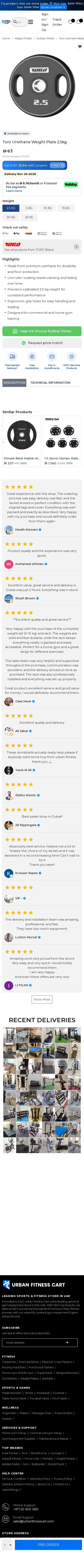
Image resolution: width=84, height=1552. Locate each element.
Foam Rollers (63, 1413)
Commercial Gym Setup (46, 1433)
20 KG (11, 217)
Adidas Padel (11, 1464)
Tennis (29, 1393)
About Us (44, 1484)
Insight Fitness (65, 1458)
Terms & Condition (14, 1478)
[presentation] (4, 441)
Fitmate (48, 1458)
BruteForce (39, 1453)
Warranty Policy (40, 1478)
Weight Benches (67, 1372)
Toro (25, 1453)
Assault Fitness (11, 1458)
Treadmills (9, 1361)
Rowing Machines (13, 1367)
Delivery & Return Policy (18, 1484)
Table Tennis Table (14, 1398)
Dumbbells (9, 1378)
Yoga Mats (9, 1413)
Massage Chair (41, 1413)
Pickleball (43, 1393)
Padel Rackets (11, 1393)
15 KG (66, 208)
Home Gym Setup (14, 1433)
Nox (25, 1464)
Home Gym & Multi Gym (17, 1372)
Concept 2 (57, 1453)
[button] (42, 508)
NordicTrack (56, 1464)
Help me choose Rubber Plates (45, 331)
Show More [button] (42, 999)
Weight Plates (29, 1378)
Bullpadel (38, 1464)
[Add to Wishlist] (79, 46)
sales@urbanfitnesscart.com (33, 1521)
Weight (8, 201)
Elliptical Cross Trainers (57, 1361)
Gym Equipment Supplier (19, 1438)
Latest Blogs (10, 1489)
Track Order (57, 22)
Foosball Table (39, 1398)
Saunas (7, 1418)
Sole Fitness (10, 1453)
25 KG (29, 217)
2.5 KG (11, 208)
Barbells (47, 1378)
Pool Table (60, 1398)
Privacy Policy (63, 1478)
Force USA (32, 1458)
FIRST (55, 165)
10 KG (48, 208)
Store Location (51, 7)
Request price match (45, 343)
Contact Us (60, 1484)
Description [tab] (14, 382)
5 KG (29, 208)
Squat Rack (44, 1372)
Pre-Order (48, 1545)
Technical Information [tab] (50, 382)
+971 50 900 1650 (25, 1509)
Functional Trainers (41, 1367)
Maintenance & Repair (54, 1438)
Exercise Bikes (29, 1361)
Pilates (24, 1413)
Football (58, 1393)
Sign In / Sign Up (45, 22)
